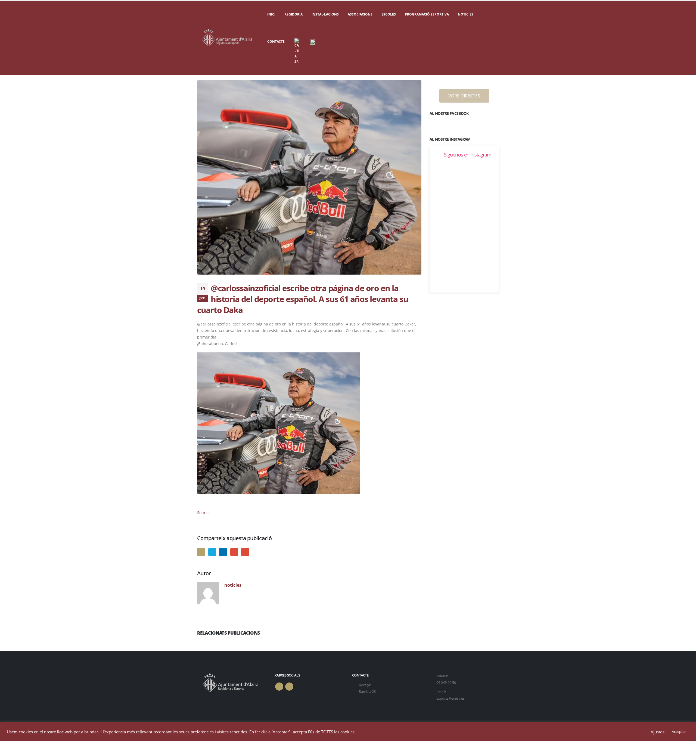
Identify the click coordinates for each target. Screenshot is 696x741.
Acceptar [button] (679, 731)
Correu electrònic (245, 552)
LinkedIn (223, 552)
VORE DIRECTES (464, 96)
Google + (234, 552)
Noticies (465, 14)
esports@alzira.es (450, 698)
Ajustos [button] (657, 731)
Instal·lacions (325, 14)
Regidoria (293, 14)
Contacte (276, 41)
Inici (271, 14)
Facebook (201, 552)
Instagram (289, 686)
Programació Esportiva (427, 14)
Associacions (360, 14)
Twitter (212, 552)
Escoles (388, 14)
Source (203, 512)
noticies (232, 585)
